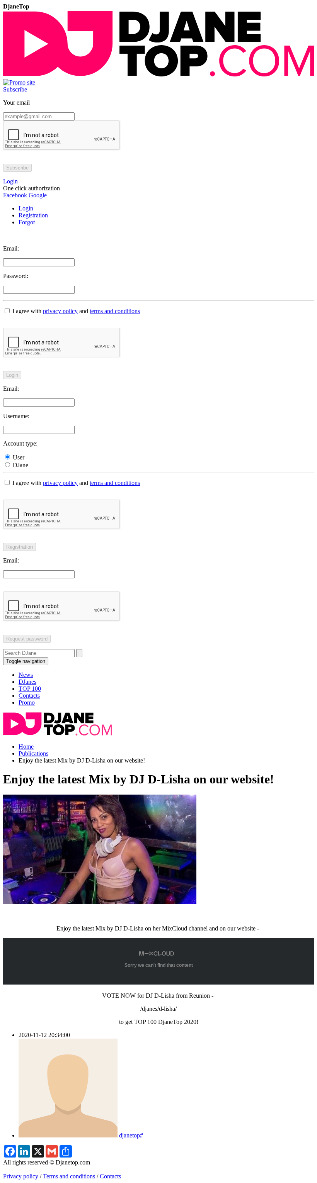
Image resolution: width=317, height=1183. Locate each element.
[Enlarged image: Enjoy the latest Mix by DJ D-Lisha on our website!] (99, 902)
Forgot (27, 222)
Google (37, 195)
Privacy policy (20, 1176)
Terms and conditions (69, 1176)
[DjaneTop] (158, 75)
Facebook (15, 195)
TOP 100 (30, 688)
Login (26, 208)
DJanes (27, 681)
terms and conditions (115, 311)
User (17, 457)
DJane (19, 465)
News (26, 674)
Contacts (29, 695)
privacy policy (60, 311)
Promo (27, 702)
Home (26, 746)
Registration (33, 215)
